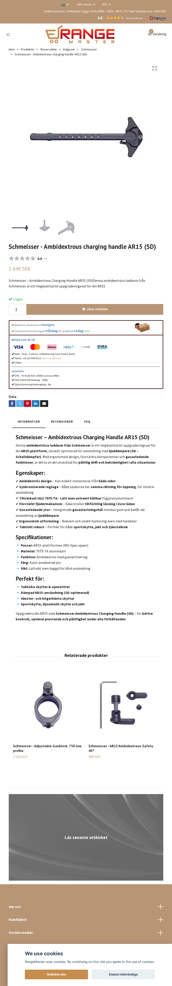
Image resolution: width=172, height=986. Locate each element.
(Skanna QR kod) (51, 358)
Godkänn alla (56, 974)
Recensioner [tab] (62, 421)
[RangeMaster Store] (79, 34)
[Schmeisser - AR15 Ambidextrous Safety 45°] (123, 705)
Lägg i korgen (97, 309)
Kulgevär (69, 49)
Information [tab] (29, 421)
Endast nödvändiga (123, 974)
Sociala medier (21, 932)
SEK (105, 4)
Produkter (27, 49)
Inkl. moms (84, 4)
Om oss (15, 906)
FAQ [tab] (87, 421)
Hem (12, 49)
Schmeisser (89, 49)
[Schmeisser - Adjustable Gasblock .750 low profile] (48, 705)
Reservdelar (49, 49)
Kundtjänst (18, 919)
